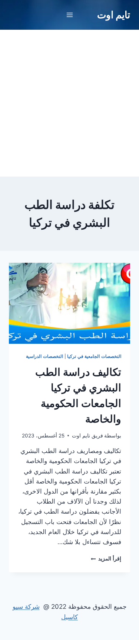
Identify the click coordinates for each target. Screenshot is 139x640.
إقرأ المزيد (106, 559)
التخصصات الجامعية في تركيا (94, 356)
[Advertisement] (69, 103)
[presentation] (69, 303)
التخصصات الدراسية (44, 356)
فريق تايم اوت (87, 436)
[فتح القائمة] (69, 14)
